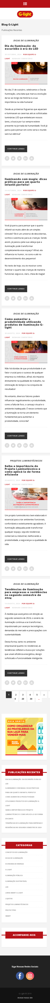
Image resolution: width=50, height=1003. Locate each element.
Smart (8, 916)
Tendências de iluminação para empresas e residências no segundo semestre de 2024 (26, 593)
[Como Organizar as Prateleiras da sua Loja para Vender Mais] (24, 737)
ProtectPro (10, 910)
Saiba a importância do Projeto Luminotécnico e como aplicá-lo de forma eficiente (22, 470)
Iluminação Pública (14, 875)
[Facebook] (20, 979)
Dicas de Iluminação (26, 40)
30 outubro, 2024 (13, 54)
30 (31, 698)
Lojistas (8, 899)
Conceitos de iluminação (16, 852)
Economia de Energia (14, 864)
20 (23, 698)
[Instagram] (30, 979)
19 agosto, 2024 (12, 603)
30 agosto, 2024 (12, 333)
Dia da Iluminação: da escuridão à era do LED (21, 47)
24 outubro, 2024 (13, 190)
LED (6, 887)
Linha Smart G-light (14, 893)
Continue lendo (16, 149)
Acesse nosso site (25, 997)
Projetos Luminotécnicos (26, 460)
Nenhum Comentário (22, 59)
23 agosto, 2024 (12, 480)
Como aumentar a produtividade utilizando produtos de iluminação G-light (24, 323)
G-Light (8, 870)
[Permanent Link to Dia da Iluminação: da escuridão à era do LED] (26, 83)
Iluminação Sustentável (16, 881)
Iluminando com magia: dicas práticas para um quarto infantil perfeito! (26, 182)
